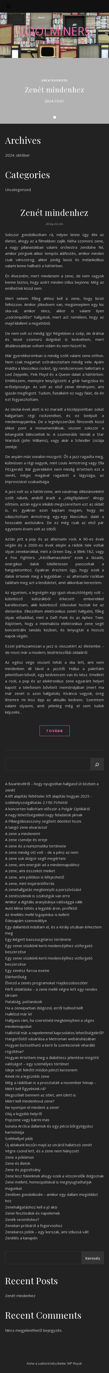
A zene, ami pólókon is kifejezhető (34, 877)
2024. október (17, 155)
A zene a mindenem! (22, 833)
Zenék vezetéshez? (22, 1219)
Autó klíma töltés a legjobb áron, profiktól (41, 908)
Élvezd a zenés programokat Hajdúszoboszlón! (46, 982)
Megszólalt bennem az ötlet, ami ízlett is (40, 1094)
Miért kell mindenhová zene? (30, 1101)
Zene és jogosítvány (23, 1169)
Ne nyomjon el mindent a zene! (32, 1107)
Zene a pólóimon (19, 1157)
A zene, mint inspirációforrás (30, 883)
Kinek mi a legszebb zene (27, 1076)
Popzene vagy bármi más (27, 1119)
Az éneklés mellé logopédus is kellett (37, 914)
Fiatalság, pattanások (23, 1001)
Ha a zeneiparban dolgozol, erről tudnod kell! (44, 1007)
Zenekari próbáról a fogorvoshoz (33, 1225)
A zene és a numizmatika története (35, 845)
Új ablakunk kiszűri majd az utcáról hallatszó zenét (48, 1144)
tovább (54, 731)
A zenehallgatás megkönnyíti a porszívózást (43, 889)
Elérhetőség (16, 976)
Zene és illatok (17, 1163)
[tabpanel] (54, 91)
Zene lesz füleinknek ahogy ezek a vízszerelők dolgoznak (54, 1175)
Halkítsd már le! (18, 1013)
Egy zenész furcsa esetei (27, 970)
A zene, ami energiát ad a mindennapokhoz (42, 864)
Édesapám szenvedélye (26, 920)
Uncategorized (54, 80)
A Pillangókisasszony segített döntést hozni (43, 821)
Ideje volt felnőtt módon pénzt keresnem (41, 1069)
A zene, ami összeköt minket (30, 870)
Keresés (92, 1258)
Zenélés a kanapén (21, 1237)
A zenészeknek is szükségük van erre (37, 895)
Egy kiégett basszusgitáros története (38, 939)
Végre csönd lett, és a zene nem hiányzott (42, 1150)
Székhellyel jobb (19, 1138)
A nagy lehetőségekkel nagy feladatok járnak (43, 814)
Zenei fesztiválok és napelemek (32, 1213)
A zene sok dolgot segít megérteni (35, 858)
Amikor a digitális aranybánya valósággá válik (43, 901)
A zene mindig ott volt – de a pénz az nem (41, 852)
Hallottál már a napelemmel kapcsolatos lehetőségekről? (54, 1032)
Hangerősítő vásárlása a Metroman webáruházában (50, 1038)
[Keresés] (97, 765)
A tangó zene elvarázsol (26, 827)
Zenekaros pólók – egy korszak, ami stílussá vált (47, 1231)
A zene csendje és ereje (26, 839)
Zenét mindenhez (54, 89)
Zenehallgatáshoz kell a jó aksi (31, 1207)
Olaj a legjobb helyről (23, 1113)
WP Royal (74, 1363)
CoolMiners (54, 31)
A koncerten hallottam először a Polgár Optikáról (47, 808)
